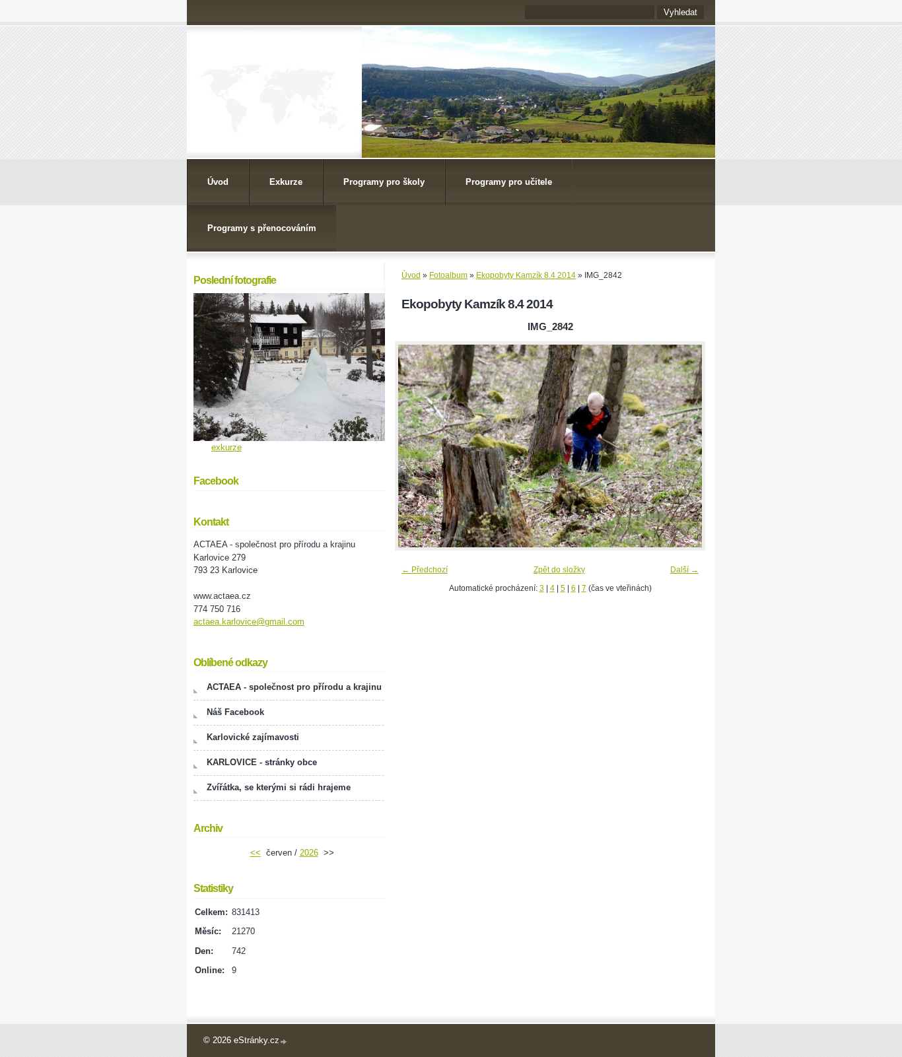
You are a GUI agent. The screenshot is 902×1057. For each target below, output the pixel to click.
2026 (309, 853)
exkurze (226, 447)
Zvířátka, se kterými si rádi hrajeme (279, 787)
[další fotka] (684, 446)
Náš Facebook (235, 712)
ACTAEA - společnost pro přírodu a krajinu (294, 687)
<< (255, 853)
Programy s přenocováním (261, 228)
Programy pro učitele (509, 182)
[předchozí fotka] (416, 446)
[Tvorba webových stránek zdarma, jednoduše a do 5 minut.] (284, 1041)
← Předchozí (424, 569)
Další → (684, 569)
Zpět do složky (559, 569)
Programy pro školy (384, 182)
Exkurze (285, 182)
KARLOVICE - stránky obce (262, 762)
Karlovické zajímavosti (253, 737)
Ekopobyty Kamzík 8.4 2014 (526, 275)
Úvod (217, 182)
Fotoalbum (448, 275)
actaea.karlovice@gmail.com (248, 622)
